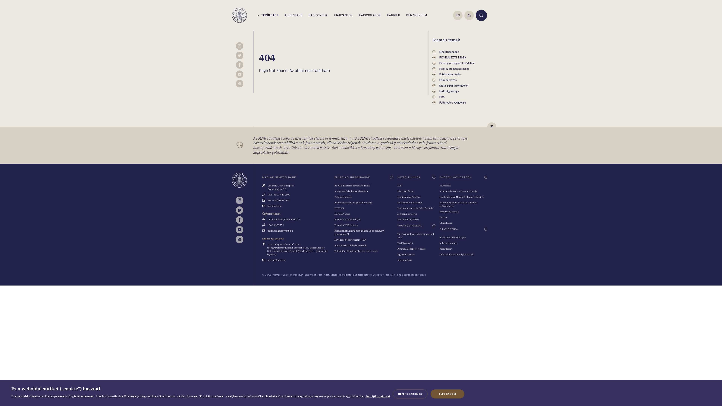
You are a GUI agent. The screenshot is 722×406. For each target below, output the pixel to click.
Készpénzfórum (405, 191)
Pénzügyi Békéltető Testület (411, 248)
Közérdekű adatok (449, 211)
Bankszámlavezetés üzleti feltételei (415, 208)
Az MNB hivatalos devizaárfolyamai (352, 185)
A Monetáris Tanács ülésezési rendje (458, 191)
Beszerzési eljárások (408, 219)
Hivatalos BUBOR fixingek (347, 219)
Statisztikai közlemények (453, 237)
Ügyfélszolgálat (405, 243)
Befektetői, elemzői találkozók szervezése (356, 251)
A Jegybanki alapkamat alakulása (351, 191)
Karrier (443, 217)
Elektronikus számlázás (409, 202)
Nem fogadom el (410, 394)
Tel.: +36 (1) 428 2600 (279, 194)
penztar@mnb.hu (276, 260)
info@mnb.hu (274, 206)
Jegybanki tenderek (407, 213)
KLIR (399, 185)
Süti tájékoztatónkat (378, 396)
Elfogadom (447, 394)
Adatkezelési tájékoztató (337, 274)
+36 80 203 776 (276, 225)
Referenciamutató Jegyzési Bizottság (353, 202)
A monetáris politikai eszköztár (350, 245)
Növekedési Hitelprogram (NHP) (350, 239)
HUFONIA (339, 208)
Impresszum (296, 274)
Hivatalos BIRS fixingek (346, 225)
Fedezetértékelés (343, 196)
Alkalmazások (404, 260)
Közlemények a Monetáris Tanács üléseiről (462, 196)
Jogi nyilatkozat (313, 274)
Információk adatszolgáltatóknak (457, 254)
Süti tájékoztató (362, 274)
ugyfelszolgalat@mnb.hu (280, 230)
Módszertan (446, 248)
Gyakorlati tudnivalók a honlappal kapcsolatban (399, 274)
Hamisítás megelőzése (409, 196)
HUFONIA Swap (342, 213)
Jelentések (445, 185)
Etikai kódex (446, 222)
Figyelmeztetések (406, 254)
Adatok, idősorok (449, 243)
